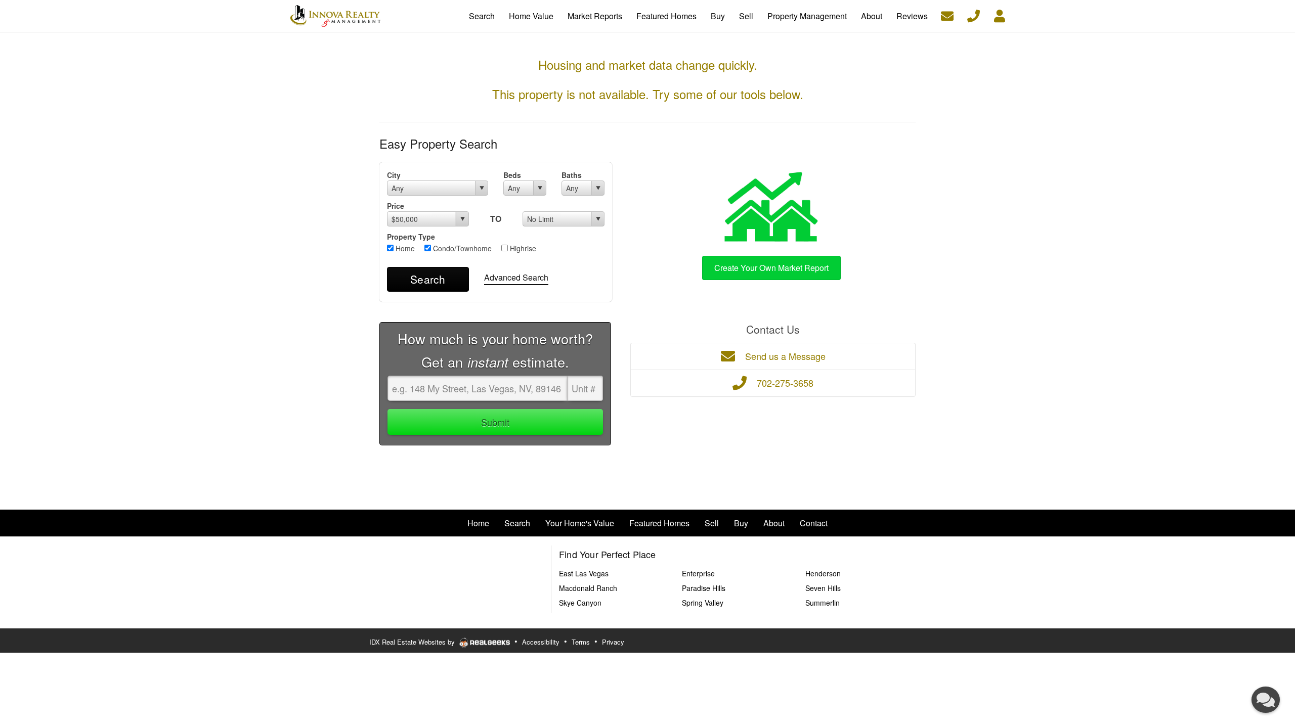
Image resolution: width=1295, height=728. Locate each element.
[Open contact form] (947, 15)
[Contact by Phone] (973, 15)
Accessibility (540, 642)
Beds (512, 175)
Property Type (411, 237)
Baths (572, 175)
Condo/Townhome (461, 248)
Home (404, 248)
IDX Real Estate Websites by (413, 642)
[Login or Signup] (999, 15)
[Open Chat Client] (1265, 700)
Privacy (613, 642)
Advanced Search (516, 277)
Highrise (522, 248)
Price (395, 206)
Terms (581, 642)
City (394, 175)
